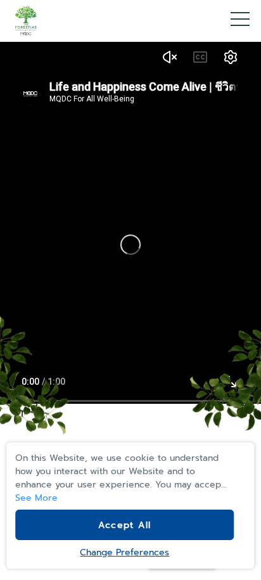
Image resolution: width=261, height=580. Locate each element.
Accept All (124, 525)
